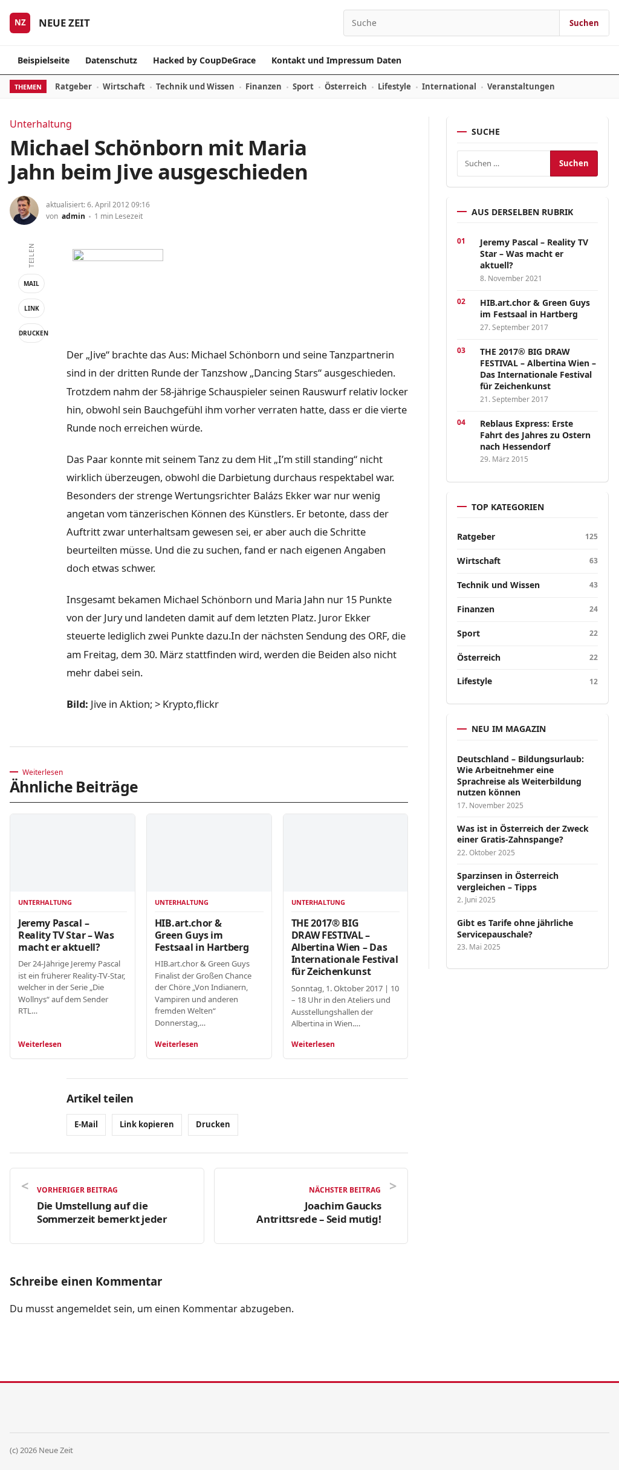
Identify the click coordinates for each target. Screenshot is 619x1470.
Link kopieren (147, 1124)
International (449, 86)
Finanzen (263, 86)
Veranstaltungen (521, 86)
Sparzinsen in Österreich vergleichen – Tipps (508, 881)
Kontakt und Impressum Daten (336, 60)
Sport (303, 86)
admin (73, 216)
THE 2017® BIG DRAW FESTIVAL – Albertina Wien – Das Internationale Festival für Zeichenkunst (344, 947)
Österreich (346, 86)
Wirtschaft (124, 86)
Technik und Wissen (195, 86)
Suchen (584, 23)
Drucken (32, 333)
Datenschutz (111, 60)
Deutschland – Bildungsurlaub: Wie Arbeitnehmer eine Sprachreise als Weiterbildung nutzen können (520, 776)
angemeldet (83, 1308)
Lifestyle (394, 86)
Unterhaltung (41, 124)
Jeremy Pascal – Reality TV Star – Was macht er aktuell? (66, 935)
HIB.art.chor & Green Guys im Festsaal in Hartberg (202, 935)
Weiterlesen (40, 1044)
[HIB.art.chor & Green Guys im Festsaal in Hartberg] (209, 853)
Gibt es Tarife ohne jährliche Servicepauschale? (515, 928)
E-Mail (86, 1124)
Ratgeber (73, 86)
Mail (31, 283)
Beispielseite (44, 60)
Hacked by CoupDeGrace (204, 60)
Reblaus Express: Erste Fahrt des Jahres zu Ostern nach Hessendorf (535, 435)
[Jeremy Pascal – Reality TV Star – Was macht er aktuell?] (72, 853)
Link (31, 308)
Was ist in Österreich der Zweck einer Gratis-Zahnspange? (523, 834)
